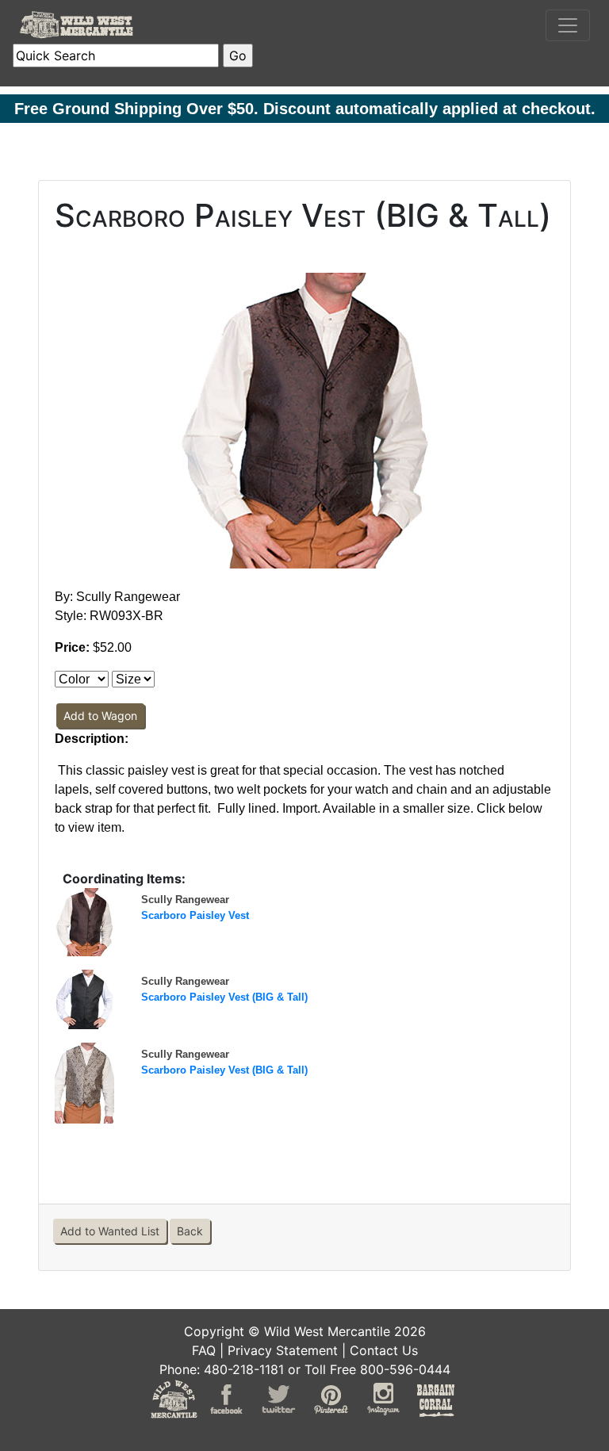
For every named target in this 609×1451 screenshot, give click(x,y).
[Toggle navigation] (568, 25)
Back (190, 1231)
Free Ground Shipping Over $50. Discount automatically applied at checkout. (305, 108)
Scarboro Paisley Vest (195, 915)
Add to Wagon (100, 715)
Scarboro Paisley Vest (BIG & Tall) (224, 997)
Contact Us (384, 1350)
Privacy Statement (283, 1350)
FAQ (204, 1350)
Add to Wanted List (109, 1231)
